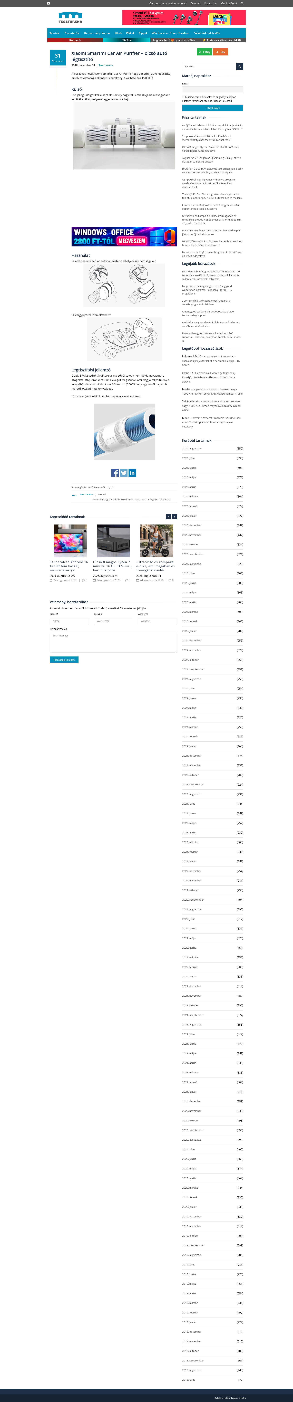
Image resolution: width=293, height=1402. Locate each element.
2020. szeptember (193, 1130)
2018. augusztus (191, 1370)
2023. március (190, 842)
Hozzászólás (58, 629)
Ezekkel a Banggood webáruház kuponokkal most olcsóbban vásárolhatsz (210, 324)
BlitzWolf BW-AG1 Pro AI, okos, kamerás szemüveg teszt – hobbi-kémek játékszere (212, 243)
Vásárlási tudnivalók (207, 33)
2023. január (189, 861)
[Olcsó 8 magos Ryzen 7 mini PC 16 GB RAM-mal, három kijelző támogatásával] (113, 540)
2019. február (190, 1312)
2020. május (189, 1168)
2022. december (191, 871)
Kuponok (75, 40)
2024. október (190, 659)
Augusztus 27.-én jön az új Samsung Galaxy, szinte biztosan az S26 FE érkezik (211, 159)
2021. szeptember (193, 1015)
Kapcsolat (210, 3)
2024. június (189, 698)
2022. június (189, 928)
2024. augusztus (191, 679)
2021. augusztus (191, 1024)
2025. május (189, 592)
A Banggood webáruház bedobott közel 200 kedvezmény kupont (208, 313)
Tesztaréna (106, 65)
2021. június (189, 1043)
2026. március (190, 496)
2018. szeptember (193, 1360)
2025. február (190, 621)
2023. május (189, 823)
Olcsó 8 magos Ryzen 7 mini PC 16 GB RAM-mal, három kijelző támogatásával (112, 568)
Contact (195, 3)
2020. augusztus (191, 1139)
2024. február (190, 736)
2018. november (191, 1341)
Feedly (206, 51)
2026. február (190, 506)
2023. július (188, 803)
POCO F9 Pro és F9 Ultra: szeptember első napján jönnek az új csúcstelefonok (211, 232)
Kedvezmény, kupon (97, 33)
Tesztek (54, 33)
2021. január (189, 1091)
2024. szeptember (193, 669)
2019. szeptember (193, 1245)
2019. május (189, 1283)
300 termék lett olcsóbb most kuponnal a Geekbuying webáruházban (206, 302)
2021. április (189, 1062)
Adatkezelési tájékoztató (230, 1398)
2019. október (190, 1235)
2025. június (189, 583)
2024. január (189, 746)
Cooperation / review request (168, 3)
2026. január (189, 515)
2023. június (189, 813)
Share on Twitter (124, 473)
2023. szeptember (193, 784)
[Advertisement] (124, 199)
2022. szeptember (193, 899)
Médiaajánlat (229, 3)
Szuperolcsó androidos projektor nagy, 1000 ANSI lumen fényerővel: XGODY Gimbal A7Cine (211, 406)
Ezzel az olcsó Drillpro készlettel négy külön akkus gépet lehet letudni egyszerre (211, 206)
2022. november (191, 880)
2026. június (189, 467)
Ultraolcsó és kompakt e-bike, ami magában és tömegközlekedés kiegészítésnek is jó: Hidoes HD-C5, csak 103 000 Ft (155, 572)
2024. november (191, 650)
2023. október (190, 775)
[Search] (239, 66)
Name (54, 614)
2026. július (188, 458)
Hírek (118, 33)
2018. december (191, 1331)
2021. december (191, 986)
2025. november (191, 535)
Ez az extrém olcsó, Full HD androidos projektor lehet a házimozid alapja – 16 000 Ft (211, 361)
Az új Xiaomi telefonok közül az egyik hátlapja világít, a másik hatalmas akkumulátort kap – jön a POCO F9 (212, 127)
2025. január (189, 631)
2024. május (189, 707)
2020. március (190, 1187)
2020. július (188, 1149)
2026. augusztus (191, 448)
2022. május (189, 938)
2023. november (191, 765)
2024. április (189, 717)
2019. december (191, 1216)
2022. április (189, 947)
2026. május (189, 477)
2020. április (189, 1178)
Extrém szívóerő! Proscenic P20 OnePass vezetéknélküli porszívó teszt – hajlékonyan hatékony (211, 422)
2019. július (188, 1264)
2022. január (189, 976)
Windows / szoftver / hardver (170, 33)
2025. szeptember (193, 554)
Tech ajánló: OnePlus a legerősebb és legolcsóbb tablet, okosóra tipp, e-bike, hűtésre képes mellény (212, 195)
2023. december (191, 755)
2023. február (190, 851)
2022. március (190, 957)
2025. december (191, 525)
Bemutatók (72, 33)
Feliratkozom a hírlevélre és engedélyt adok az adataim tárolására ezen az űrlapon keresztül (209, 98)
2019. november (191, 1226)
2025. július (188, 573)
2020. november (191, 1110)
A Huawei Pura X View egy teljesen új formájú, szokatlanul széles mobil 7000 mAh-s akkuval (209, 377)
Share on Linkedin (132, 473)
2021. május (189, 1053)
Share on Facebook (115, 473)
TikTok (126, 40)
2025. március (190, 611)
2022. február (190, 967)
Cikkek (130, 33)
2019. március (190, 1302)
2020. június (189, 1158)
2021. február (190, 1082)
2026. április (189, 487)
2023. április (189, 832)
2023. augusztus (191, 794)
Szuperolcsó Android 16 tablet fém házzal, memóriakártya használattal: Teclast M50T (69, 570)
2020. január (189, 1206)
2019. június (189, 1274)
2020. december (191, 1101)
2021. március (190, 1072)
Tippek (143, 33)
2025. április (189, 602)
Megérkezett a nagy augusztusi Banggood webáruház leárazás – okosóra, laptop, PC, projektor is (207, 289)
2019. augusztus (191, 1254)
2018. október (190, 1350)
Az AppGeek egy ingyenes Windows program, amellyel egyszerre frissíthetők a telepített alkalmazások (209, 183)
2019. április (189, 1293)
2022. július (188, 919)
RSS (222, 51)
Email (98, 614)
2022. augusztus (191, 909)
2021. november (191, 995)
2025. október (190, 544)
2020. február (190, 1197)
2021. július (188, 1034)
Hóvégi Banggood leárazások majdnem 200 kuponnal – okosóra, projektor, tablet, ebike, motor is (211, 336)
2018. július (188, 1379)
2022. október (190, 890)
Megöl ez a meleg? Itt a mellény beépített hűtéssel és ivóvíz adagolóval (212, 253)
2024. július (188, 688)
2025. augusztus (191, 563)
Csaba (185, 373)
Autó (90, 487)
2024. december (191, 640)
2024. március (190, 727)
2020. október (190, 1120)
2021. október (190, 1005)
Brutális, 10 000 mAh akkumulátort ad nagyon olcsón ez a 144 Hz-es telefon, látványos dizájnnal (212, 170)
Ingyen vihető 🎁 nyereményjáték (174, 40)
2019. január (189, 1322)
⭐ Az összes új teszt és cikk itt (222, 40)
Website (143, 614)
